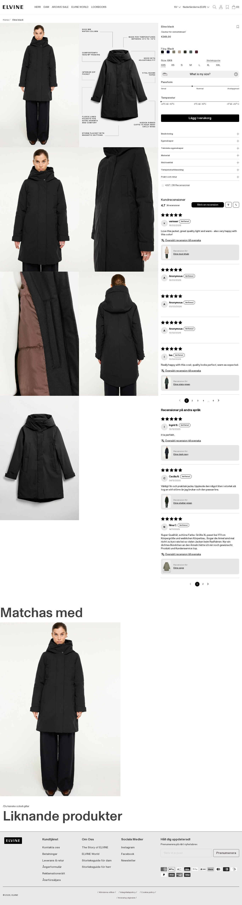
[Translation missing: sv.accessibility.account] (221, 7)
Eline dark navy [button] (180, 454)
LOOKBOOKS (98, 7)
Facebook (127, 854)
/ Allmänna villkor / (106, 892)
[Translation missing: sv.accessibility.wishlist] (227, 7)
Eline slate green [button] (181, 384)
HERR (38, 7)
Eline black (17, 20)
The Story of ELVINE (95, 847)
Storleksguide (213, 60)
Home (6, 20)
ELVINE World (90, 854)
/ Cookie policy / (148, 892)
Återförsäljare (51, 880)
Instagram (128, 847)
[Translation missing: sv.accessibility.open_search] (214, 7)
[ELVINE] (13, 7)
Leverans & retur (53, 860)
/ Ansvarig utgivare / (127, 897)
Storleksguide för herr (96, 867)
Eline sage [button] (178, 567)
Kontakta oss (51, 847)
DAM (46, 7)
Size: (190, 60)
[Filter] (228, 205)
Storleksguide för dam (97, 860)
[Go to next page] (219, 400)
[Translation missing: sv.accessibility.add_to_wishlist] (237, 26)
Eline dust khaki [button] (181, 253)
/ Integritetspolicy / (128, 892)
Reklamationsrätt (53, 873)
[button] (39, 85)
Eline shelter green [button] (182, 503)
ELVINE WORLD (79, 7)
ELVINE (15, 895)
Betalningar (49, 854)
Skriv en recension (207, 204)
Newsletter (128, 860)
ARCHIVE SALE (60, 7)
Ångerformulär (52, 867)
